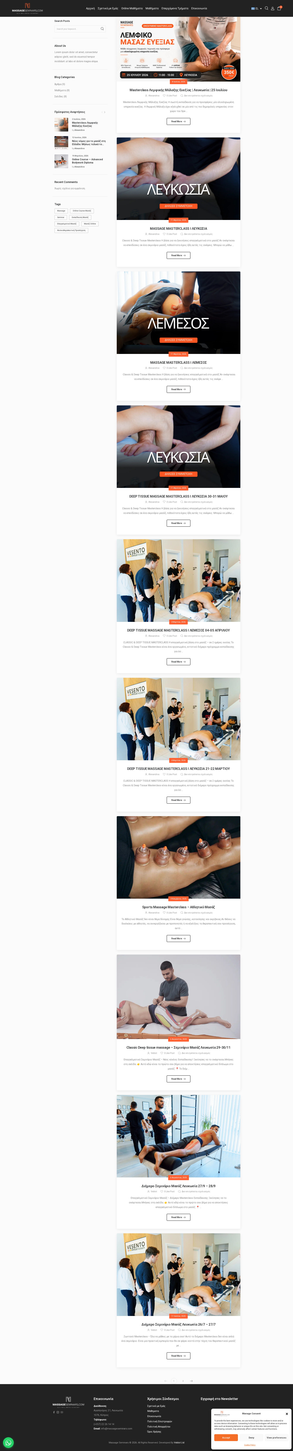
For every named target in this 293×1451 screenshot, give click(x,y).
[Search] (267, 8)
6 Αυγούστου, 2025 (178, 1039)
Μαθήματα (152, 8)
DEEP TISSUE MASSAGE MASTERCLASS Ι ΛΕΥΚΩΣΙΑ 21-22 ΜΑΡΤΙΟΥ (178, 769)
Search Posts (62, 21)
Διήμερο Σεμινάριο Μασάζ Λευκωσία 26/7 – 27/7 (178, 1324)
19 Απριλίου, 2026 (80, 156)
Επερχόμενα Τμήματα (175, 8)
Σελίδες (58, 96)
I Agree (177, 1441)
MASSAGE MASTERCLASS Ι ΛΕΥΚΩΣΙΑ (178, 229)
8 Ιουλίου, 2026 (178, 82)
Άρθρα (57, 84)
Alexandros (79, 130)
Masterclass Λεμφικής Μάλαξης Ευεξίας (85, 124)
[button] (286, 1413)
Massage (61, 211)
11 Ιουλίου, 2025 (178, 1316)
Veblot (154, 1053)
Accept (226, 1437)
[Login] (272, 8)
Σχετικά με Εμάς (108, 8)
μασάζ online (90, 224)
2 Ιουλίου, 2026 (78, 119)
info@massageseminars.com (116, 1428)
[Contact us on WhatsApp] (8, 1442)
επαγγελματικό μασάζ (66, 224)
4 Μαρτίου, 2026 (178, 622)
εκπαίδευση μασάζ (80, 217)
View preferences (276, 1437)
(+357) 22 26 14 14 (104, 1424)
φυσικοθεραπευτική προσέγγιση (71, 230)
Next (191, 1381)
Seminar (60, 217)
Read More (176, 121)
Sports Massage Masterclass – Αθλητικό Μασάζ (178, 907)
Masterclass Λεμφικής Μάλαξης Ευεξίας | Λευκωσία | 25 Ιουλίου (178, 90)
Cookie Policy (249, 1445)
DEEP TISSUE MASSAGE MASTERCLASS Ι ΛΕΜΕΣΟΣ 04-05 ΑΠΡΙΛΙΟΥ (178, 630)
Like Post (172, 95)
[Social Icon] (54, 1412)
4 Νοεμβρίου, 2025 (178, 899)
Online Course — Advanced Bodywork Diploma (87, 161)
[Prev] (102, 112)
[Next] (104, 112)
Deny (251, 1437)
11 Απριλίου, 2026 (178, 220)
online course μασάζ (82, 211)
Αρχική (90, 8)
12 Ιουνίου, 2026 (79, 137)
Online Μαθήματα (132, 8)
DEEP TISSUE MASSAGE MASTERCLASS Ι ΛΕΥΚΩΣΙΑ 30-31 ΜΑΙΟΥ (178, 496)
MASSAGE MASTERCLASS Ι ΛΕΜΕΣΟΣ (178, 362)
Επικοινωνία (199, 8)
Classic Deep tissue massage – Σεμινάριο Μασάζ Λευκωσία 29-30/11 (178, 1047)
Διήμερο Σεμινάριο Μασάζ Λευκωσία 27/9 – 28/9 (178, 1186)
